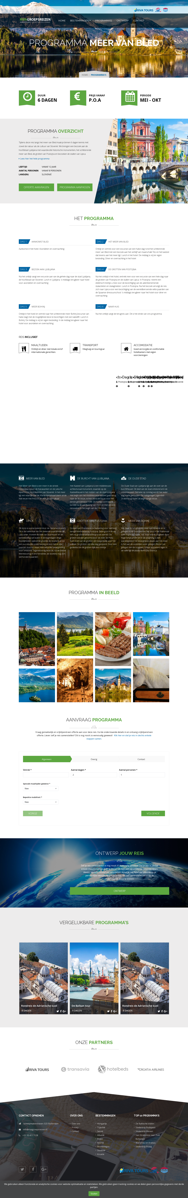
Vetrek (27, 769)
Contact (138, 20)
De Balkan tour (81, 1005)
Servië (100, 1131)
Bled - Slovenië (37, 688)
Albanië (100, 1135)
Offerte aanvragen (36, 187)
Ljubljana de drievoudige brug (151, 638)
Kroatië (100, 1154)
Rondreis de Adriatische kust (39, 1005)
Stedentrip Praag (144, 1146)
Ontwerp (123, 20)
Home (61, 20)
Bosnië (100, 1142)
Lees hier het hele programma (34, 158)
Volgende (153, 813)
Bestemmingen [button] (79, 20)
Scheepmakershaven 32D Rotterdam (40, 1123)
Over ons (76, 1123)
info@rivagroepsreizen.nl (35, 1129)
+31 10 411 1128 (30, 1135)
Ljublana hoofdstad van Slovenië (37, 646)
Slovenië (101, 1150)
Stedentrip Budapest (145, 1127)
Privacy (75, 1127)
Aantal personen (128, 769)
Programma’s (103, 20)
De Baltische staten (145, 1123)
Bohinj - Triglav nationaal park (75, 642)
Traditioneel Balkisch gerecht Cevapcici (113, 648)
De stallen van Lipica (151, 686)
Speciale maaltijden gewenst (36, 784)
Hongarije (102, 1123)
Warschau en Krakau (146, 1142)
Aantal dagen (78, 769)
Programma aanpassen (75, 187)
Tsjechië (101, 1127)
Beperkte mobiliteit (32, 797)
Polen (100, 1139)
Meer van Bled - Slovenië (113, 688)
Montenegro (103, 1146)
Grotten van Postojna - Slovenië (75, 687)
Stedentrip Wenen (144, 1131)
